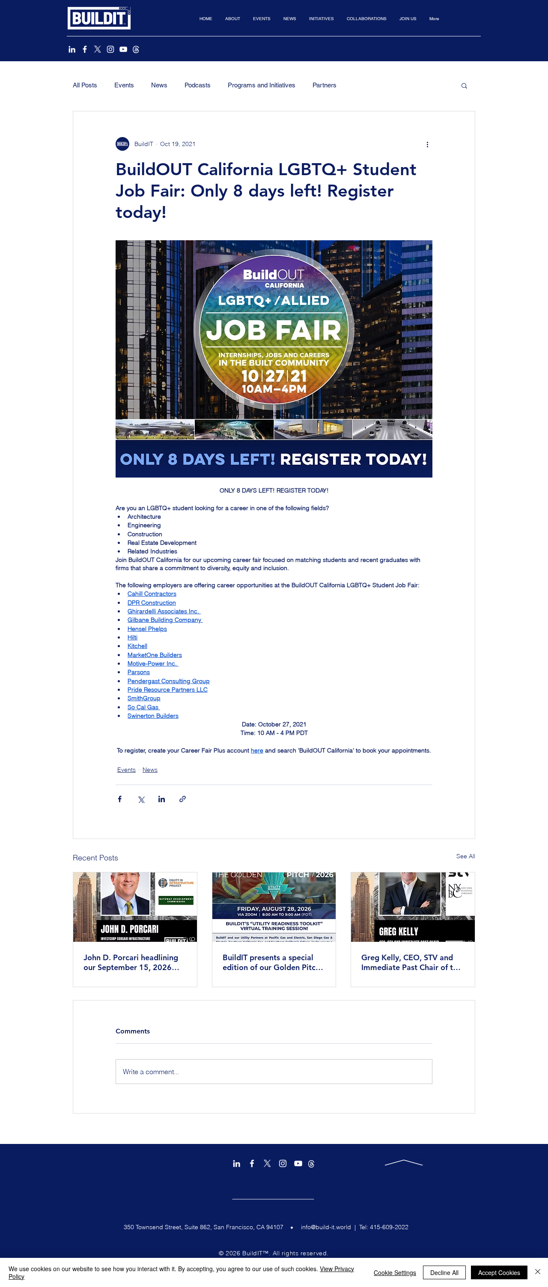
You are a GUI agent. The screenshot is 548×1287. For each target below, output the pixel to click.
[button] (233, 19)
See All (465, 856)
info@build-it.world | (330, 1227)
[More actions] (427, 144)
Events (124, 85)
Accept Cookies (499, 1272)
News (159, 85)
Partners (325, 85)
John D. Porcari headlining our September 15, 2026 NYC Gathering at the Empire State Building (130, 962)
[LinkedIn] (72, 49)
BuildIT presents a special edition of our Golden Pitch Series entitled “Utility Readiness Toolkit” (271, 962)
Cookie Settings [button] (395, 1272)
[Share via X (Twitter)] (141, 799)
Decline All (444, 1272)
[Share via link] (183, 799)
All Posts (85, 85)
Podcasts (198, 85)
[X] (97, 49)
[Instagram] (110, 49)
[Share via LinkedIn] (162, 799)
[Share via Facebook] (120, 799)
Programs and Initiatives (261, 85)
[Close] (538, 1272)
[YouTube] (123, 49)
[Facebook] (84, 49)
